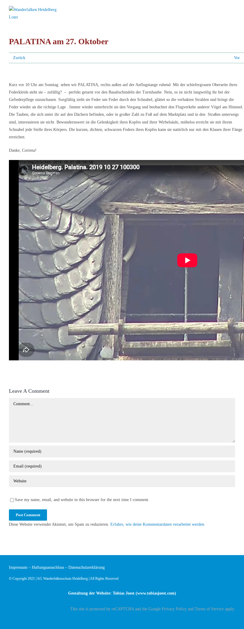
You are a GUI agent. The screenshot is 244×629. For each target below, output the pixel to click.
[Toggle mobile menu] (232, 10)
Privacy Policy (174, 609)
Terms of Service (209, 609)
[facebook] (233, 619)
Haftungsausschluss (48, 567)
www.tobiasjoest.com (156, 593)
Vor (237, 58)
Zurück (19, 58)
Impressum (18, 567)
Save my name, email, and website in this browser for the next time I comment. (82, 500)
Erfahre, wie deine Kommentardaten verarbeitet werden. (157, 524)
